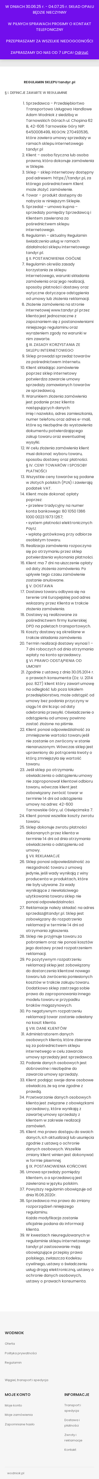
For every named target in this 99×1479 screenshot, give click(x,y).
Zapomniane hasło (20, 1424)
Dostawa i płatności (72, 1423)
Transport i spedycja (72, 1408)
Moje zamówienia (19, 1414)
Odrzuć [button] (81, 52)
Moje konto (13, 1405)
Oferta (10, 1343)
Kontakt (70, 1449)
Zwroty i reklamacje (73, 1438)
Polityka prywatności (21, 1353)
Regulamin (13, 1362)
